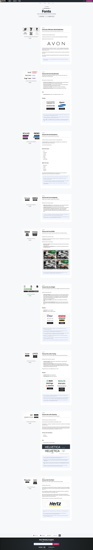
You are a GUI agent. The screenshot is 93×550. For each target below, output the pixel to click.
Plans (19, 1)
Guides (49, 3)
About (10, 1)
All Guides (46, 6)
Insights (15, 1)
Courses (45, 3)
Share (30, 38)
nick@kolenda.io (51, 547)
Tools (53, 3)
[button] (60, 535)
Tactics (40, 3)
